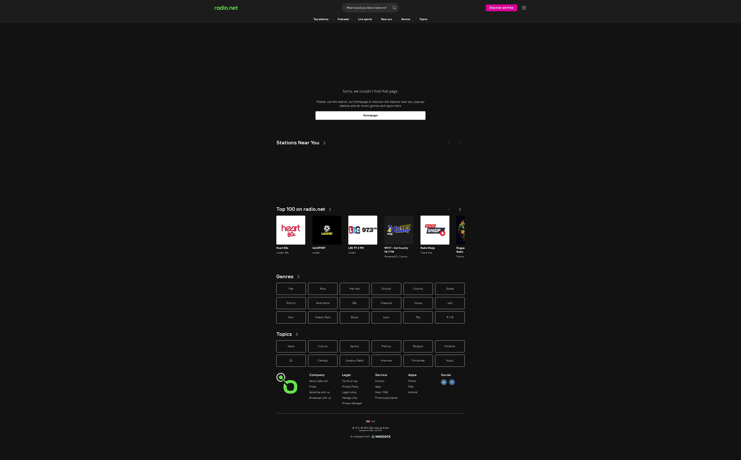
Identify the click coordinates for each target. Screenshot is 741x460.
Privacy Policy (350, 386)
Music (450, 360)
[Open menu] (524, 7)
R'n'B (450, 317)
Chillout (386, 288)
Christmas (418, 360)
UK (373, 421)
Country (418, 288)
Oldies (450, 288)
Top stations (321, 19)
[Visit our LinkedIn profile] (443, 382)
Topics (423, 19)
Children (450, 346)
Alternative (323, 303)
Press (312, 386)
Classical (386, 303)
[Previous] (448, 141)
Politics (386, 346)
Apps (378, 386)
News (291, 346)
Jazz (450, 303)
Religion (418, 346)
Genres (405, 19)
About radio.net (318, 381)
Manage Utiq (349, 398)
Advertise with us (319, 392)
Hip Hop (354, 288)
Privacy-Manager (352, 403)
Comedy (323, 360)
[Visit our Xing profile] (451, 382)
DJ (291, 360)
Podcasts (343, 19)
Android (412, 392)
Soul (291, 317)
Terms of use (350, 381)
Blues (354, 317)
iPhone (412, 381)
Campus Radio (355, 360)
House (418, 303)
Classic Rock (323, 317)
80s (355, 303)
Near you (386, 19)
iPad (410, 386)
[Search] (394, 7)
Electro (291, 303)
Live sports (365, 19)
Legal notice (349, 392)
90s (418, 317)
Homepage (370, 115)
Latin (386, 317)
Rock (323, 288)
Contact (379, 381)
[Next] (460, 141)
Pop (291, 288)
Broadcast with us (320, 398)
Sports (354, 346)
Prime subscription (386, 398)
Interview (386, 360)
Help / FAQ (381, 392)
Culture (322, 346)
